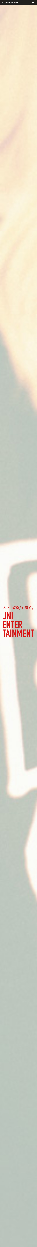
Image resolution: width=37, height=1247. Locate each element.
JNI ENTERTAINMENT (9, 2)
